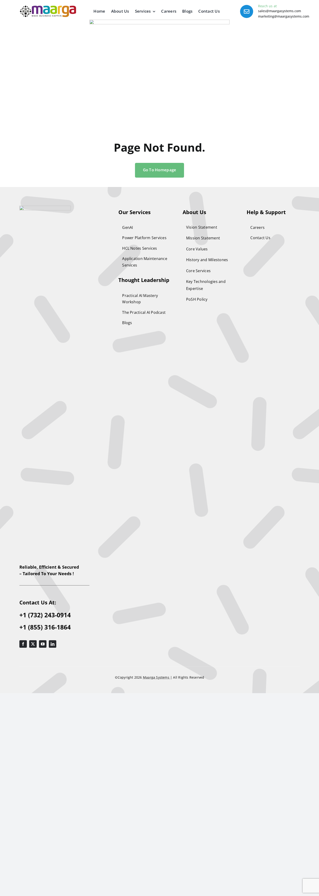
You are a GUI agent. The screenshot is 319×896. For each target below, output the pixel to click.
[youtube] (42, 644)
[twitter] (33, 644)
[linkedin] (52, 644)
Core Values (197, 249)
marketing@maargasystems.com (283, 16)
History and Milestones (207, 259)
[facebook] (23, 644)
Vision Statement (201, 227)
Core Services (198, 270)
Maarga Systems (156, 677)
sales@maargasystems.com (279, 11)
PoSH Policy (197, 299)
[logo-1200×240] (48, 7)
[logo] (45, 207)
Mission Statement (203, 238)
